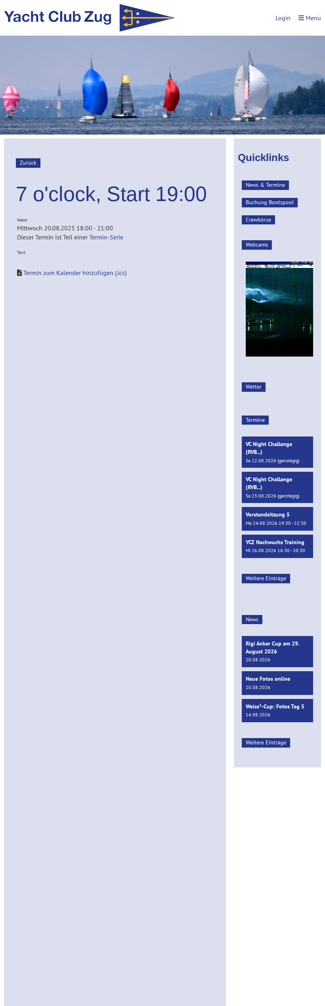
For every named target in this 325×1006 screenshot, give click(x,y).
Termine (255, 419)
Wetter (254, 386)
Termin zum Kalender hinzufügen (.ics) (74, 273)
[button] (277, 452)
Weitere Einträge (266, 578)
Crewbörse (258, 219)
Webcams (257, 244)
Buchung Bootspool (270, 202)
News (252, 619)
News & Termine (265, 184)
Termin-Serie (106, 237)
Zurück (28, 162)
